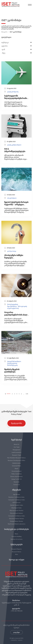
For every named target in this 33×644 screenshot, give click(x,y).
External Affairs (16, 466)
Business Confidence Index (16, 497)
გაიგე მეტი (16, 632)
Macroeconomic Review (16, 510)
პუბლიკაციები (16, 544)
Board (16, 468)
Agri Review (16, 494)
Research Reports (16, 549)
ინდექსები (16, 490)
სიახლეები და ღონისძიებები (16, 529)
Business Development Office (16, 460)
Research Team (16, 455)
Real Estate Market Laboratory (16, 524)
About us (16, 444)
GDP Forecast (16, 502)
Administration (16, 463)
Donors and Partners (16, 476)
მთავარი (4, 32)
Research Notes (16, 551)
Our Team (16, 447)
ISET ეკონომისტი (15, 32)
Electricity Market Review (16, 518)
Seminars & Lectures (16, 539)
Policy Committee (16, 474)
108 (27, 394)
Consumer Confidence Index (16, 500)
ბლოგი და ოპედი (16, 560)
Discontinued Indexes (16, 513)
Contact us (16, 484)
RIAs (16, 554)
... (23, 394)
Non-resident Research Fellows (16, 457)
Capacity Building (16, 536)
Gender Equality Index (16, 505)
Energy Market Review (16, 521)
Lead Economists (16, 452)
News (16, 534)
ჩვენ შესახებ (16, 440)
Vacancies (16, 482)
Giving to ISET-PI (16, 479)
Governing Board (16, 471)
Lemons (20, 640)
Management (16, 449)
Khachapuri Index (16, 508)
